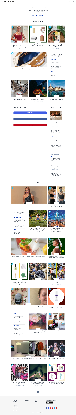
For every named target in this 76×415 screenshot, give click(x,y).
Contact (14, 406)
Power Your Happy (26, 400)
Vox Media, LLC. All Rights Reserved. (39, 412)
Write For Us (15, 400)
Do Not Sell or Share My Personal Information (17, 408)
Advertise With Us (15, 402)
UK (35, 400)
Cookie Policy (15, 410)
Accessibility (15, 401)
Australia (36, 401)
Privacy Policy (15, 405)
